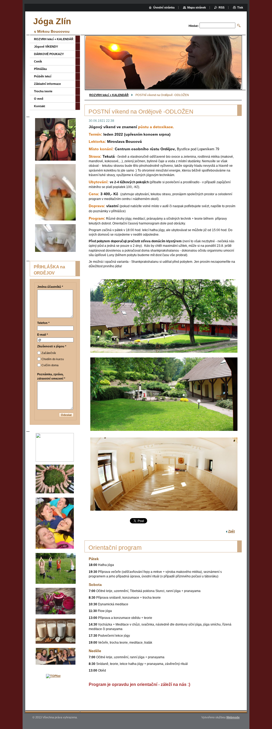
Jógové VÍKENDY (46, 46)
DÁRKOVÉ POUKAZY (49, 54)
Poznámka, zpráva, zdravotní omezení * (51, 376)
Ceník (38, 61)
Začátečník (48, 353)
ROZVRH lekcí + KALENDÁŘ (109, 95)
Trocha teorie (43, 91)
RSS (221, 7)
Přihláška (40, 68)
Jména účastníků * (50, 286)
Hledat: (194, 25)
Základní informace (47, 83)
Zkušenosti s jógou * (51, 346)
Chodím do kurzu (52, 359)
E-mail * (42, 334)
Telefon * (43, 322)
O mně (38, 98)
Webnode (233, 717)
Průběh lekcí (42, 76)
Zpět (231, 531)
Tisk (240, 7)
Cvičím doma (49, 365)
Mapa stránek (196, 7)
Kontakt (39, 106)
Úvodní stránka (164, 7)
